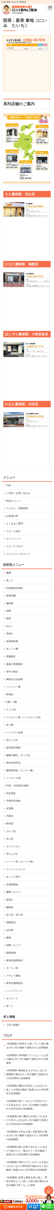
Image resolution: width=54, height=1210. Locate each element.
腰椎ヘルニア (13, 892)
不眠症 (9, 816)
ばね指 (9, 930)
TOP (8, 485)
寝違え (9, 899)
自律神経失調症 (14, 588)
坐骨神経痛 (12, 641)
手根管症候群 (13, 801)
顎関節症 (11, 922)
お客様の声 (12, 516)
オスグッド (12, 998)
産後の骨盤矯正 (14, 664)
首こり (9, 1006)
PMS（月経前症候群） (18, 785)
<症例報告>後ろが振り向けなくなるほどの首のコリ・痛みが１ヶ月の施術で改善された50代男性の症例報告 (26, 1151)
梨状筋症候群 (13, 747)
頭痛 (8, 611)
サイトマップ (13, 539)
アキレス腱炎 (13, 975)
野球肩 (9, 823)
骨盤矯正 (11, 656)
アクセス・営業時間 (17, 508)
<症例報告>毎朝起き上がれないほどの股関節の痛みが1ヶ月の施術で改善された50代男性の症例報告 (27, 1074)
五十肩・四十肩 (14, 915)
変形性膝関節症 (14, 983)
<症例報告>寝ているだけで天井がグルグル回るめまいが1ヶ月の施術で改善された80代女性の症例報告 (27, 1105)
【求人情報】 (13, 1025)
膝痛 (8, 937)
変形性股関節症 (14, 960)
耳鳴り (9, 633)
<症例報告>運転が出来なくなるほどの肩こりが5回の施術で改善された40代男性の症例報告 (27, 1089)
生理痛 (9, 808)
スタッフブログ (14, 546)
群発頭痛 (11, 595)
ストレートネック (15, 869)
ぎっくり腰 (12, 649)
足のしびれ (12, 740)
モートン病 (12, 968)
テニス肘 (11, 709)
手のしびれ (12, 854)
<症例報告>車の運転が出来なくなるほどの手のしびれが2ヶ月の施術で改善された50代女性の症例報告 (27, 1120)
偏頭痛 (9, 603)
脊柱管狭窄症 (13, 763)
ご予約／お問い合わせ (18, 493)
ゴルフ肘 (11, 831)
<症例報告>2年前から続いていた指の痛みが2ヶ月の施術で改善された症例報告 (27, 1045)
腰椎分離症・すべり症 (18, 755)
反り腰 (9, 725)
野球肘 (9, 694)
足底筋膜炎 (12, 884)
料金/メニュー (13, 501)
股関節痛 (11, 953)
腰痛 (8, 573)
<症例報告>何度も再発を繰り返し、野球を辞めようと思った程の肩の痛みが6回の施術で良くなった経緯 (27, 1181)
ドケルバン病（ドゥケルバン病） (24, 717)
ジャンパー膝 (13, 687)
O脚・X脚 (11, 702)
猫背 (8, 618)
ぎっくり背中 (13, 877)
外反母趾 (11, 793)
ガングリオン (13, 846)
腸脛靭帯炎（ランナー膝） (20, 770)
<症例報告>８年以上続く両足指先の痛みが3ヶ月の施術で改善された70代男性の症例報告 (27, 1135)
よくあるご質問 (14, 523)
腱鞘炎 (9, 907)
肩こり (9, 580)
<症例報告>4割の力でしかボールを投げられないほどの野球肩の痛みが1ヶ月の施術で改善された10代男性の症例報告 (27, 1166)
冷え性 (9, 839)
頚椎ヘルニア (13, 945)
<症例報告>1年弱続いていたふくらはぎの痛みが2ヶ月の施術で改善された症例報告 (27, 1059)
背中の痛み (12, 671)
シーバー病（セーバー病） (20, 861)
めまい (9, 626)
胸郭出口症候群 (14, 679)
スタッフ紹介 (13, 531)
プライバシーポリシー (18, 554)
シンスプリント (14, 991)
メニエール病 (13, 778)
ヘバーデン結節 (14, 732)
